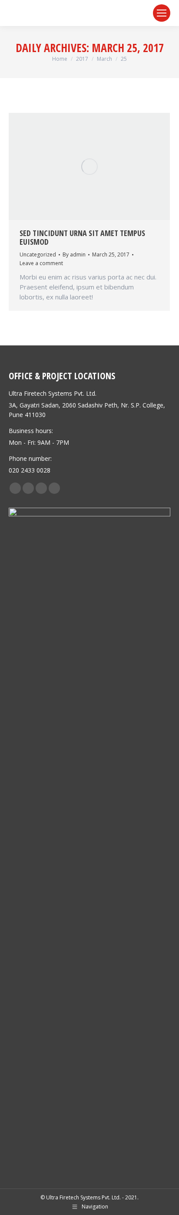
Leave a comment (41, 263)
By (74, 254)
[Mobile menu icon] (161, 13)
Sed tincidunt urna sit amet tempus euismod (82, 237)
